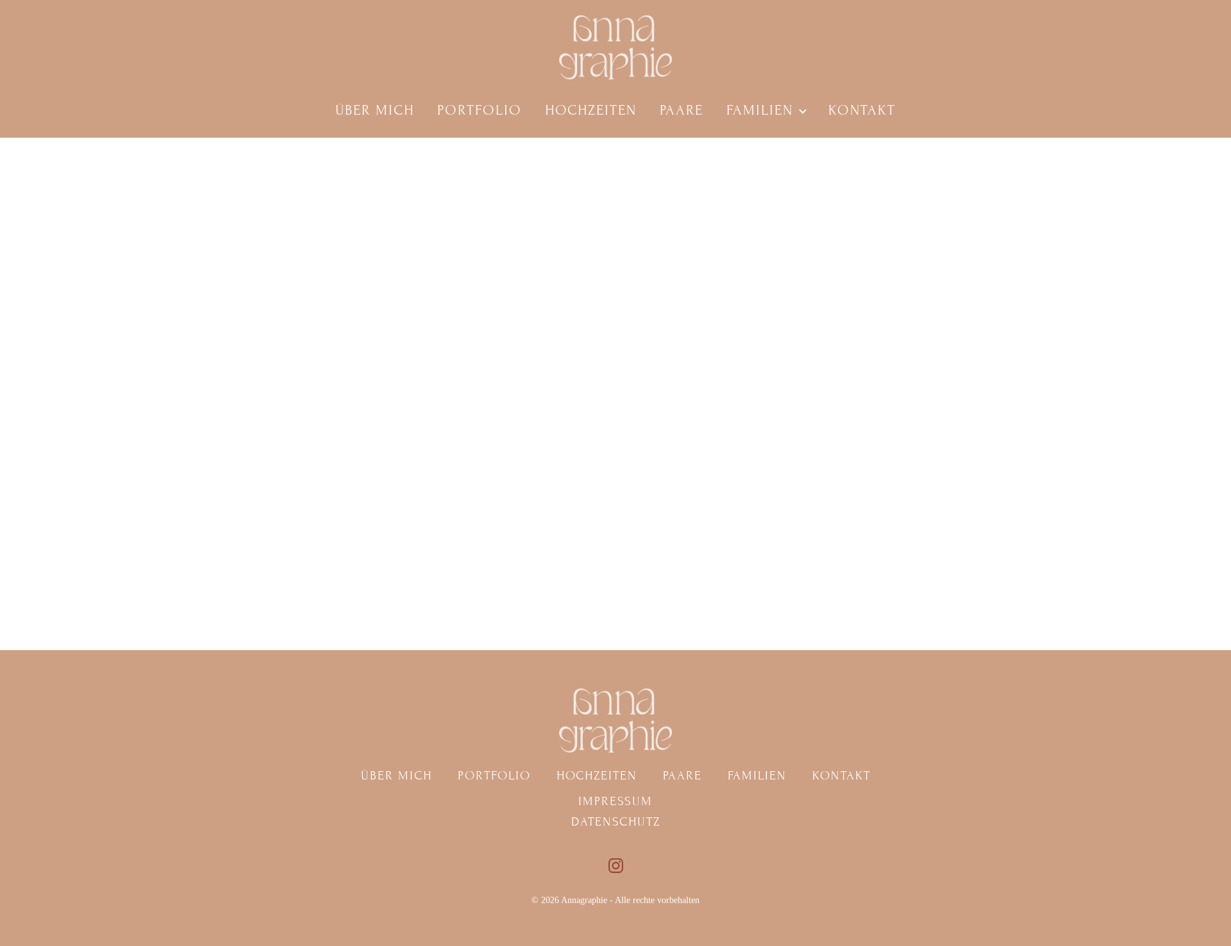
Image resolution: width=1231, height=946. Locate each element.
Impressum (615, 801)
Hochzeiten (591, 110)
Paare (681, 110)
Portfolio (479, 110)
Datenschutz (615, 821)
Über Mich (374, 110)
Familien (759, 110)
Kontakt (862, 110)
